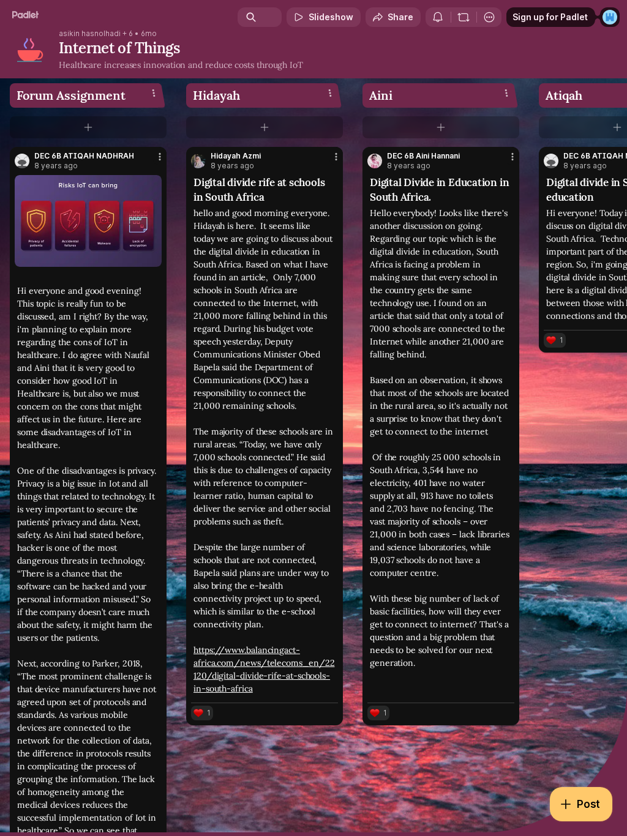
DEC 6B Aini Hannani (423, 156)
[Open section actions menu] (153, 93)
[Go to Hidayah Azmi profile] (198, 161)
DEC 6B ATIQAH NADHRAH (84, 156)
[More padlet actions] (489, 17)
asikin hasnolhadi (90, 33)
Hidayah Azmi (236, 156)
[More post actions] (152, 161)
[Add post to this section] (88, 127)
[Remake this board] (463, 17)
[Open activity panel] (438, 17)
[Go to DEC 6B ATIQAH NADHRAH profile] (22, 161)
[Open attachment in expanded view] (88, 221)
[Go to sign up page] (610, 17)
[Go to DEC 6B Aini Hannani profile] (374, 161)
